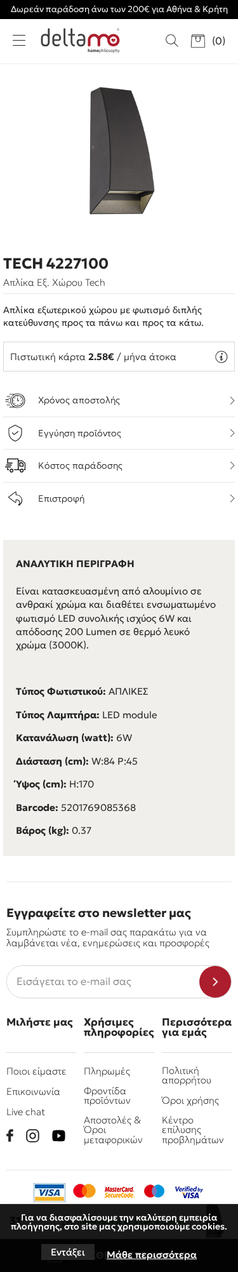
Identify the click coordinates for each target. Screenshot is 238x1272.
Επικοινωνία (33, 1091)
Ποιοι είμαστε (36, 1071)
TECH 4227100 (56, 263)
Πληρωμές (107, 1071)
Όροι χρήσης (190, 1100)
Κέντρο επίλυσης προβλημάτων (193, 1129)
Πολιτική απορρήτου (186, 1075)
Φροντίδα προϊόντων (107, 1095)
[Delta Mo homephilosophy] (80, 40)
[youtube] (58, 1135)
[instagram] (32, 1135)
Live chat (25, 1111)
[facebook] (9, 1135)
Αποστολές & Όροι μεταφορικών (113, 1129)
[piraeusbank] (189, 1192)
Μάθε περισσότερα (152, 1255)
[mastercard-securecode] (119, 1192)
